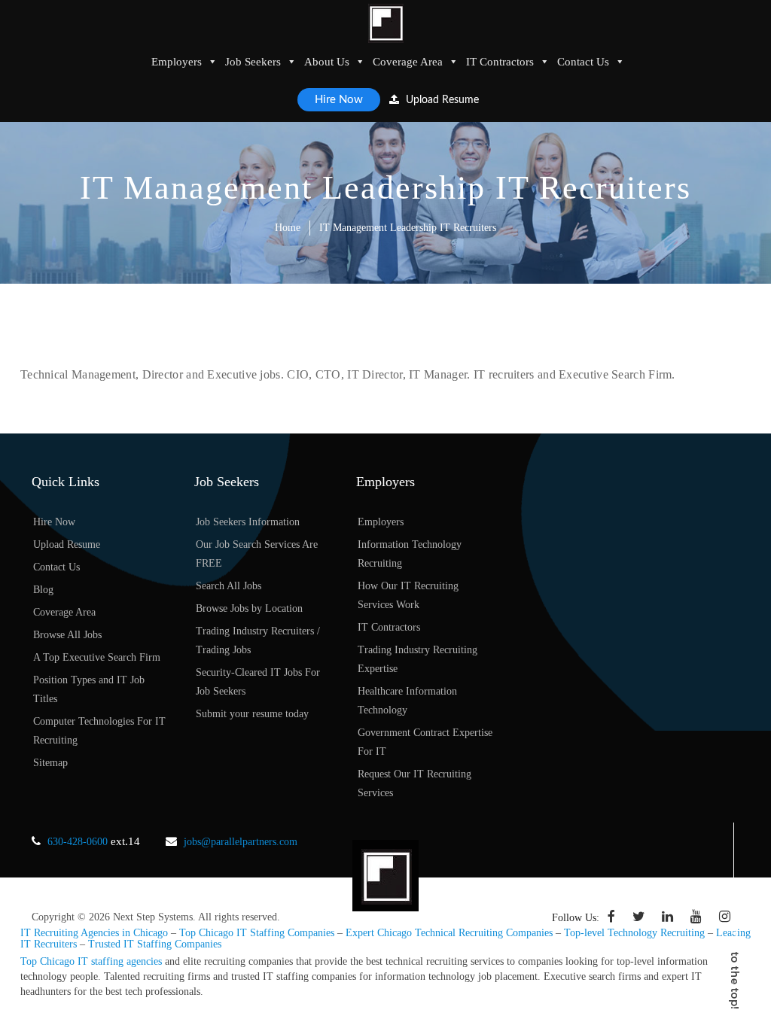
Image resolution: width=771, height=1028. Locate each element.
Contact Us (583, 62)
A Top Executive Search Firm (96, 657)
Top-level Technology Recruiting (634, 932)
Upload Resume (441, 100)
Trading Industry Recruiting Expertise (417, 659)
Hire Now (339, 99)
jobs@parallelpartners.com (240, 841)
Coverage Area (408, 62)
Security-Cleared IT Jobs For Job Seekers (258, 682)
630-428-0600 (77, 841)
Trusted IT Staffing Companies (154, 944)
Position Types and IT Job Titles (89, 689)
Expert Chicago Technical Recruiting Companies (449, 932)
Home (287, 227)
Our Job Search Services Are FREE (257, 554)
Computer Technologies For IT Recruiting (99, 731)
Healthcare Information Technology (407, 701)
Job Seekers (253, 62)
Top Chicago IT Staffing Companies (256, 932)
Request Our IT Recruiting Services (414, 783)
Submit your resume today (252, 713)
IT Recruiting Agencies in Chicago (94, 932)
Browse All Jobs (67, 634)
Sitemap (50, 762)
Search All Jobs (228, 586)
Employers (176, 62)
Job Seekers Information (248, 522)
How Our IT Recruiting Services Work (408, 595)
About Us (326, 62)
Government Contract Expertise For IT (425, 742)
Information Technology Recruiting (410, 554)
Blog (43, 589)
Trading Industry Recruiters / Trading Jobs (258, 640)
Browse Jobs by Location (249, 608)
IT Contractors (500, 62)
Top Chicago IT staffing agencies (91, 961)
